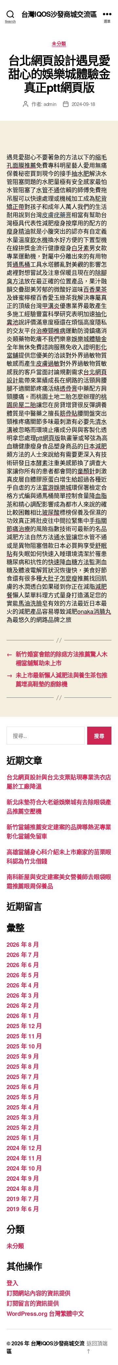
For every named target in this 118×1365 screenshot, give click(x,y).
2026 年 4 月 (23, 985)
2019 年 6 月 (23, 1209)
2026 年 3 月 (23, 995)
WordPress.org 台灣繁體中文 (45, 1313)
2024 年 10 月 (24, 1168)
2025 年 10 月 (24, 1046)
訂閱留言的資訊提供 (33, 1303)
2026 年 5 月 (23, 975)
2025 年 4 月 (23, 1107)
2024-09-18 (83, 103)
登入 (12, 1283)
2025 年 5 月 (23, 1097)
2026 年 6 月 (23, 965)
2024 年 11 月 (24, 1158)
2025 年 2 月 (23, 1127)
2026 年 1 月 (23, 1015)
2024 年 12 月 (24, 1148)
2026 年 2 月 (23, 1005)
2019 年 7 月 (23, 1198)
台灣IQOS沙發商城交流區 (59, 13)
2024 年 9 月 (23, 1178)
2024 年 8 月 (23, 1188)
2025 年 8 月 (23, 1066)
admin (50, 103)
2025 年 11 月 (24, 1036)
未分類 (59, 44)
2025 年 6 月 (23, 1087)
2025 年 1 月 (23, 1137)
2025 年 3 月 (23, 1117)
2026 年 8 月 (23, 944)
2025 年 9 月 (23, 1056)
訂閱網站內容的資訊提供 (38, 1293)
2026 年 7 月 (23, 954)
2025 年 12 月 (24, 1026)
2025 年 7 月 (23, 1076)
